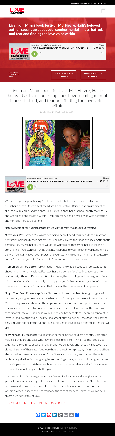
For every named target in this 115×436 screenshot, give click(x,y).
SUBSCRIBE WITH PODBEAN (93, 75)
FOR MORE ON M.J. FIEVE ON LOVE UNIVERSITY (35, 402)
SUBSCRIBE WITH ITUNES (64, 75)
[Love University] (17, 10)
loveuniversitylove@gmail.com (83, 3)
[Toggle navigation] (103, 11)
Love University (69, 428)
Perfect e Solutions (63, 431)
